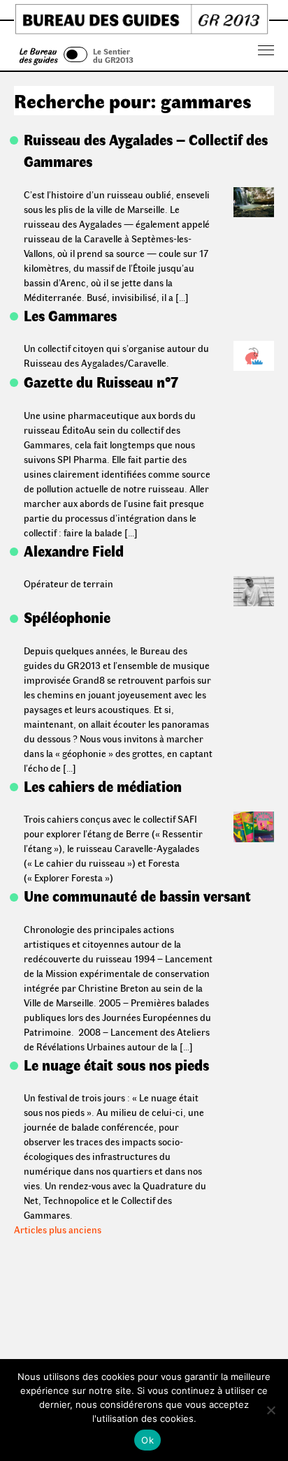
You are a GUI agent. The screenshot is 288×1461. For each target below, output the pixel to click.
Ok (147, 1440)
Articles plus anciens (57, 1229)
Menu (266, 50)
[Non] (271, 1410)
